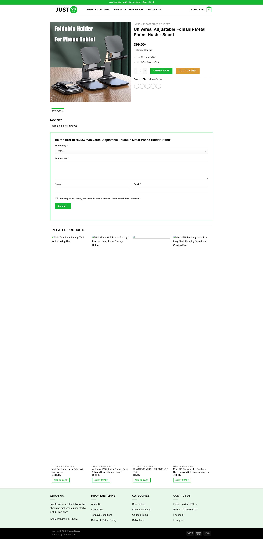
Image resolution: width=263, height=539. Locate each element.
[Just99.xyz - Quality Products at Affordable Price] (67, 9)
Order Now (161, 70)
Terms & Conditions (101, 515)
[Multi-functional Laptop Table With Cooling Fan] (70, 350)
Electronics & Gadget (156, 24)
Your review (61, 158)
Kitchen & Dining (141, 509)
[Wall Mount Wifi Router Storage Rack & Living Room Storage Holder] (111, 350)
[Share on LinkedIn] (158, 86)
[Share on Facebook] (136, 86)
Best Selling (136, 9)
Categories (102, 9)
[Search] (185, 10)
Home (90, 9)
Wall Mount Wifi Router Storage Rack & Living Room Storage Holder (110, 470)
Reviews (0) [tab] (58, 111)
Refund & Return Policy (104, 520)
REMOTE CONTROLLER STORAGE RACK (150, 470)
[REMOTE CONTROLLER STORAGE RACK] (151, 350)
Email (137, 184)
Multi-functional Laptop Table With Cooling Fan (68, 470)
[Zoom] (54, 98)
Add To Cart (187, 70)
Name (58, 184)
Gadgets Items (140, 515)
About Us (96, 504)
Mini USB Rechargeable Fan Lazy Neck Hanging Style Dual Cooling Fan (191, 470)
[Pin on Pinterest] (153, 86)
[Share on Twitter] (142, 86)
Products (120, 9)
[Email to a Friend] (147, 86)
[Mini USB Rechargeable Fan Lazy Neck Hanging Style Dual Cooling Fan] (192, 350)
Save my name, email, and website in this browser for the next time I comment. (100, 198)
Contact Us (154, 9)
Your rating (61, 145)
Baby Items (138, 520)
